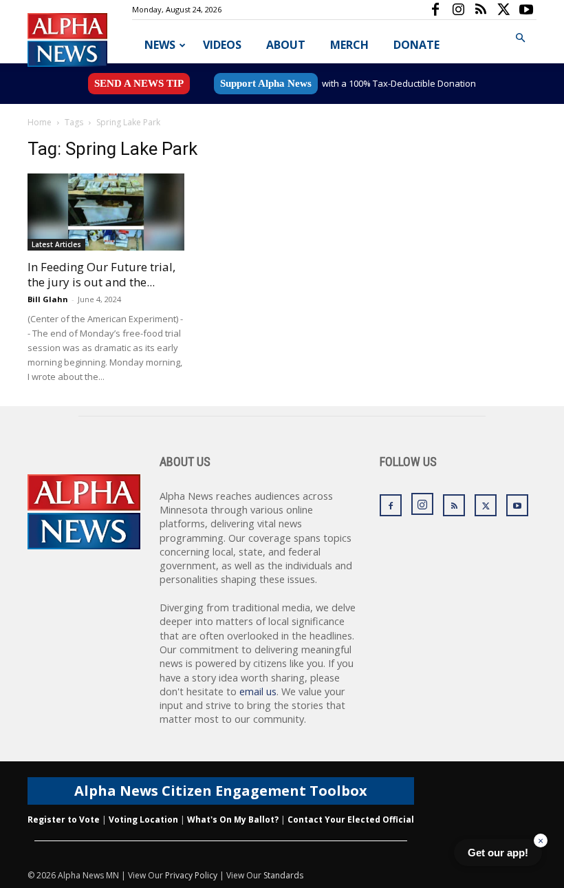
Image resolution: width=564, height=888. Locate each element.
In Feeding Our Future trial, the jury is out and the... (101, 274)
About (285, 44)
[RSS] (480, 9)
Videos (222, 44)
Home (40, 122)
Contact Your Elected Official (351, 819)
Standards (283, 875)
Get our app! (498, 852)
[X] (503, 9)
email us (257, 691)
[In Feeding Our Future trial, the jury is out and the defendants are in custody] (106, 212)
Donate (416, 44)
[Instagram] (458, 9)
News (159, 44)
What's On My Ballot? (233, 819)
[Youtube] (526, 9)
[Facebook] (435, 9)
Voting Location (143, 819)
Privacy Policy (191, 875)
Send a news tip (139, 83)
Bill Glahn (48, 299)
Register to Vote (64, 819)
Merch (349, 44)
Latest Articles (56, 244)
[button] (519, 38)
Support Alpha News (266, 83)
